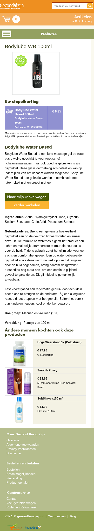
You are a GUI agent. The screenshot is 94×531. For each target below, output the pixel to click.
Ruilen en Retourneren (22, 507)
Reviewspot (33, 527)
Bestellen (13, 469)
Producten (49, 34)
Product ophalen (18, 482)
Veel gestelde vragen (21, 503)
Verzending (14, 478)
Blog (73, 516)
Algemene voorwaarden (23, 444)
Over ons (13, 440)
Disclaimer (14, 453)
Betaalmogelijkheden (21, 474)
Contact (12, 498)
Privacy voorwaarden (21, 449)
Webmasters (57, 516)
